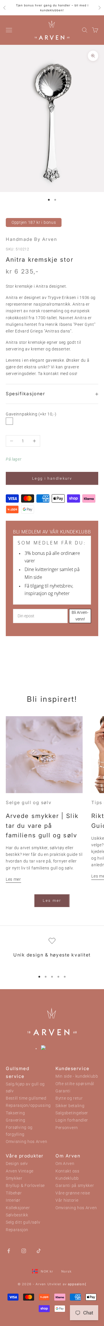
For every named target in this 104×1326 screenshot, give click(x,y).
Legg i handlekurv (52, 478)
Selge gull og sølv (28, 802)
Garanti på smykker (74, 1185)
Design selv (17, 1163)
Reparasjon (17, 1229)
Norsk (66, 1271)
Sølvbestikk (17, 1215)
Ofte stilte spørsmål (74, 1083)
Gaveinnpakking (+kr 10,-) (31, 414)
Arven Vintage (20, 1171)
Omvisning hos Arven (26, 1141)
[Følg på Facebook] (9, 1250)
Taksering (15, 1113)
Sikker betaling (70, 1105)
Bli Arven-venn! (80, 615)
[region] (52, 952)
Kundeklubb (67, 1178)
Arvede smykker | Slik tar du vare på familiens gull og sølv (42, 825)
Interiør (13, 1200)
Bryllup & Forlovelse (25, 1185)
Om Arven (65, 1163)
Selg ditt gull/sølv (23, 1222)
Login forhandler (71, 1120)
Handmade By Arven (31, 239)
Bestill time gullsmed (26, 1098)
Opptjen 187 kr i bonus (34, 222)
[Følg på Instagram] (24, 1250)
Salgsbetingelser (71, 1113)
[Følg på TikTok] (39, 1250)
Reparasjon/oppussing (28, 1105)
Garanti (62, 1091)
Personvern (66, 1127)
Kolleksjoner (18, 1207)
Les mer (13, 879)
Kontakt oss (67, 1171)
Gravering (15, 1120)
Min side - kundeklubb (76, 1076)
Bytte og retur (69, 1098)
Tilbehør (14, 1193)
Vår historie (66, 1200)
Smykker (14, 1178)
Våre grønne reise (72, 1193)
